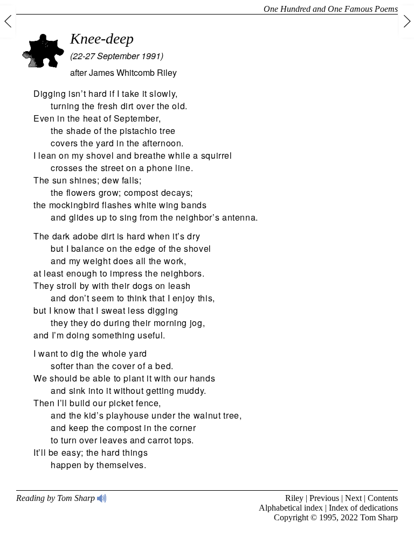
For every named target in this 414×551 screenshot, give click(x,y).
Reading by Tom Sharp (56, 498)
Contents (383, 498)
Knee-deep (102, 38)
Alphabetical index (291, 507)
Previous (324, 498)
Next (353, 498)
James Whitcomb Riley (133, 72)
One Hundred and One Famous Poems (331, 8)
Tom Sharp (379, 517)
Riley (294, 498)
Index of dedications (363, 507)
